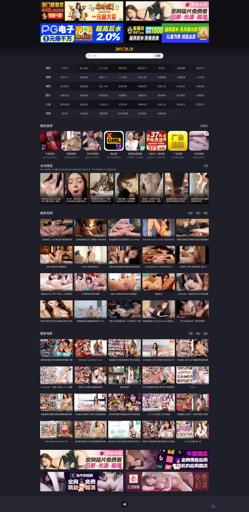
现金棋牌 (181, 68)
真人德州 (84, 68)
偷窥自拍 (65, 95)
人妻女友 (103, 104)
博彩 (48, 68)
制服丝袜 (142, 86)
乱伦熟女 (181, 86)
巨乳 (198, 213)
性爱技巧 (200, 104)
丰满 (190, 333)
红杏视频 (142, 113)
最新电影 (46, 333)
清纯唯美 (161, 95)
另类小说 (161, 104)
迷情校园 (142, 104)
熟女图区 (181, 95)
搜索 (158, 55)
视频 (48, 77)
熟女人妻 (142, 77)
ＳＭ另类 (200, 77)
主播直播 (181, 77)
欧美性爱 (123, 86)
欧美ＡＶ (103, 77)
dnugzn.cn (124, 49)
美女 (190, 213)
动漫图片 (123, 95)
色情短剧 (161, 113)
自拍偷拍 (84, 77)
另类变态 (200, 86)
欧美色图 (103, 95)
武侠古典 (123, 104)
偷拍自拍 (84, 86)
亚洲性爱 (65, 86)
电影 (48, 86)
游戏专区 (123, 68)
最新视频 (46, 213)
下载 (206, 165)
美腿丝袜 (142, 95)
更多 (206, 213)
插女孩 (65, 113)
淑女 (198, 333)
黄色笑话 (181, 104)
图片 (48, 95)
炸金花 (161, 68)
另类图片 (200, 95)
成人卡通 (103, 86)
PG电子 (64, 68)
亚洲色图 (84, 95)
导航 (48, 113)
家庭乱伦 (84, 104)
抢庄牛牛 (200, 68)
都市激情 (65, 104)
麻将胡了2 (142, 68)
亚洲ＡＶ (65, 77)
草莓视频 (103, 113)
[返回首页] (213, 506)
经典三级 (161, 86)
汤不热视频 (123, 113)
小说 (48, 104)
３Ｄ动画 (123, 77)
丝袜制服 (161, 77)
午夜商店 (84, 113)
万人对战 (103, 68)
